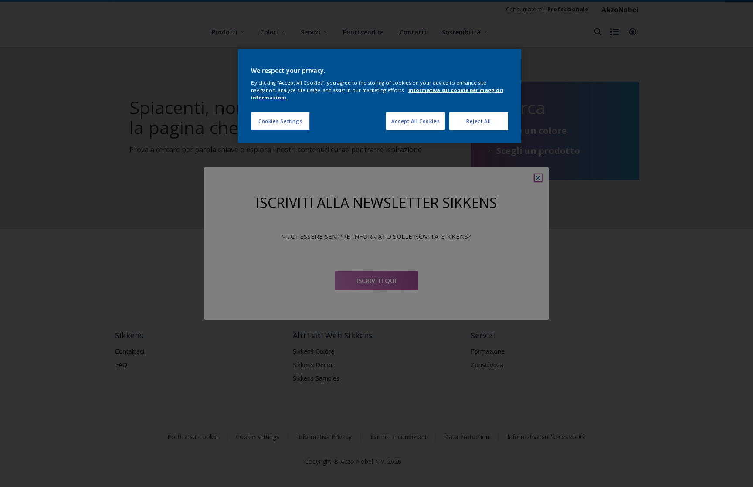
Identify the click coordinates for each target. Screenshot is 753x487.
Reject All (478, 121)
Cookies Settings (280, 121)
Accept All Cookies (415, 121)
